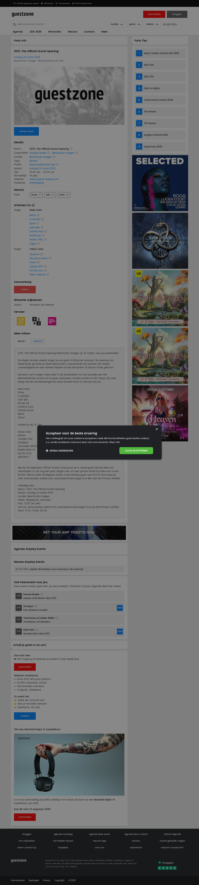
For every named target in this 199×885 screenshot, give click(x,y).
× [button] (156, 429)
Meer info (114, 442)
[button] (59, 450)
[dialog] (99, 443)
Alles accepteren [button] (136, 450)
